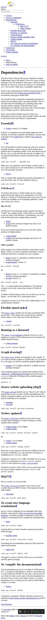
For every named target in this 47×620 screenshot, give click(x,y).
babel (8, 522)
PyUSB (9, 278)
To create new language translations (24, 43)
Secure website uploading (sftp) (23, 37)
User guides (10, 50)
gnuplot (9, 366)
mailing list (18, 137)
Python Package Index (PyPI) (29, 93)
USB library (20, 24)
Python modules (12, 52)
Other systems (25, 28)
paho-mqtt (9, 494)
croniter (9, 321)
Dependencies (11, 20)
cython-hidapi (11, 236)
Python (8, 128)
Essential (14, 22)
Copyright (7, 610)
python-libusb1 (11, 262)
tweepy (8, 441)
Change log (10, 48)
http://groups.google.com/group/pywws (25, 598)
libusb (8, 258)
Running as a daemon (19, 33)
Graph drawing (16, 35)
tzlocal (8, 174)
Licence (9, 16)
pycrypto (9, 405)
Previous (8, 604)
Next (3, 604)
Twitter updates (16, 39)
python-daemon (12, 343)
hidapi (8, 221)
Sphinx (8, 586)
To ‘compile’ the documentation (23, 46)
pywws (4, 7)
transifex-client (11, 536)
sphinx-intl (10, 549)
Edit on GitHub (12, 64)
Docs (8, 60)
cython (8, 238)
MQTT (13, 41)
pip (16, 95)
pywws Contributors (13, 18)
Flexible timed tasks (18, 31)
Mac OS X (24, 26)
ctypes (8, 224)
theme (23, 616)
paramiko (9, 402)
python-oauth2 (11, 429)
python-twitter (11, 427)
